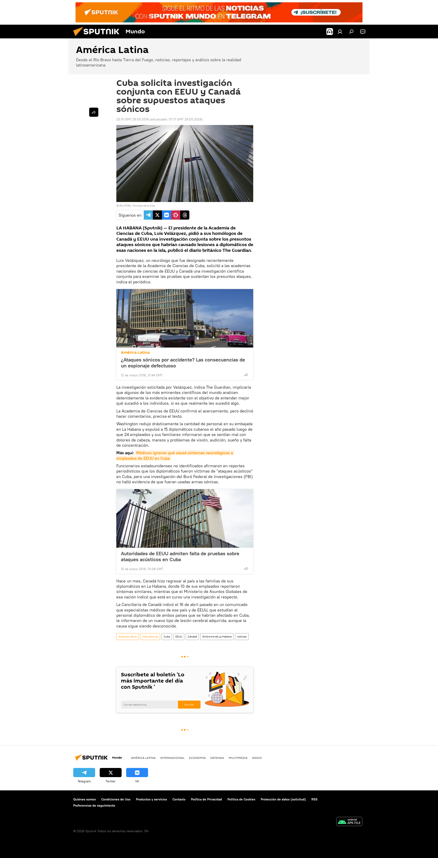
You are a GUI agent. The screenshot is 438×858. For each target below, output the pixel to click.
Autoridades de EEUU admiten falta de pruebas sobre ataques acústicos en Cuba (180, 556)
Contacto (178, 799)
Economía (197, 758)
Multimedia (238, 758)
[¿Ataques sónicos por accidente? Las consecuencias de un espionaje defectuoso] (184, 318)
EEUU (178, 636)
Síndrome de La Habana (217, 636)
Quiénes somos (84, 799)
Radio (257, 758)
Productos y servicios (151, 799)
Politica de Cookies (241, 799)
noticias (242, 636)
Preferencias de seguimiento (94, 805)
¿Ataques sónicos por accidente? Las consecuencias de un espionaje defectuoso (183, 363)
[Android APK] (349, 822)
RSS (314, 799)
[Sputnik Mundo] (98, 37)
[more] (246, 374)
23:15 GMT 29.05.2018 (132, 119)
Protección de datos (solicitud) (283, 799)
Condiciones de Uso (115, 799)
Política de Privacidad (206, 799)
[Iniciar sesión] (339, 31)
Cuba (167, 636)
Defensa (217, 758)
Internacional (150, 636)
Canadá (192, 636)
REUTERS (125, 205)
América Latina (135, 352)
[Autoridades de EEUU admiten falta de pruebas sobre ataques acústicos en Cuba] (184, 518)
